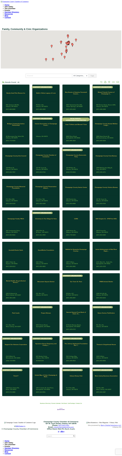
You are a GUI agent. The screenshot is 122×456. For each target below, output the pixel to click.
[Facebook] (58, 432)
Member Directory (12, 12)
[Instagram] (62, 432)
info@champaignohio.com (64, 427)
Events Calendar (56, 403)
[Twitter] (60, 432)
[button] (72, 45)
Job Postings (71, 403)
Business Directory (45, 403)
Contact (8, 17)
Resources (9, 14)
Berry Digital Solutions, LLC (111, 425)
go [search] (93, 75)
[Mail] (63, 432)
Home (7, 5)
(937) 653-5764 (63, 425)
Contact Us (79, 403)
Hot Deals (64, 403)
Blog (6, 16)
